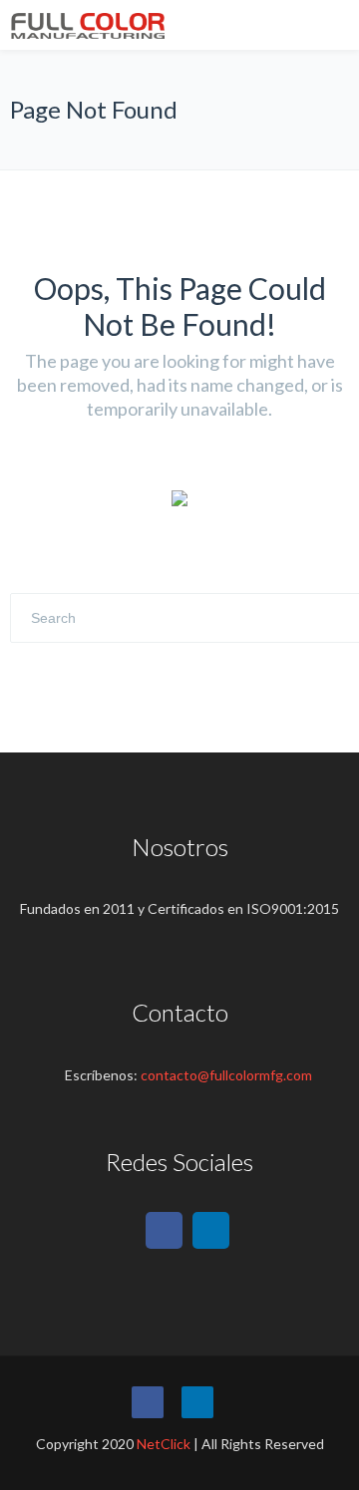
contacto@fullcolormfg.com (226, 1074)
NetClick (163, 1443)
